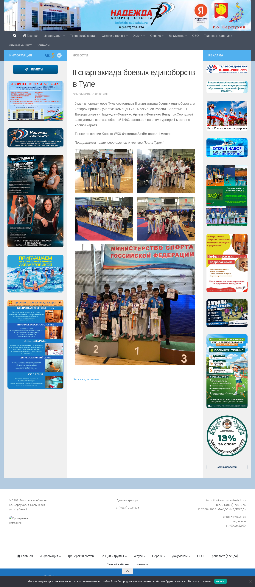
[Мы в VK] (47, 55)
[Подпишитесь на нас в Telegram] (59, 55)
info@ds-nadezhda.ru (231, 500)
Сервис (155, 36)
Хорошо (221, 581)
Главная (32, 36)
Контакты (43, 45)
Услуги (137, 36)
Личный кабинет (20, 45)
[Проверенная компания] (46, 524)
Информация (53, 36)
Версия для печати (86, 379)
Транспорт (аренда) (218, 36)
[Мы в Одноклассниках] (53, 55)
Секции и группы (113, 36)
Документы (176, 36)
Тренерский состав (83, 36)
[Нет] (250, 581)
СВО (195, 36)
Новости (80, 55)
